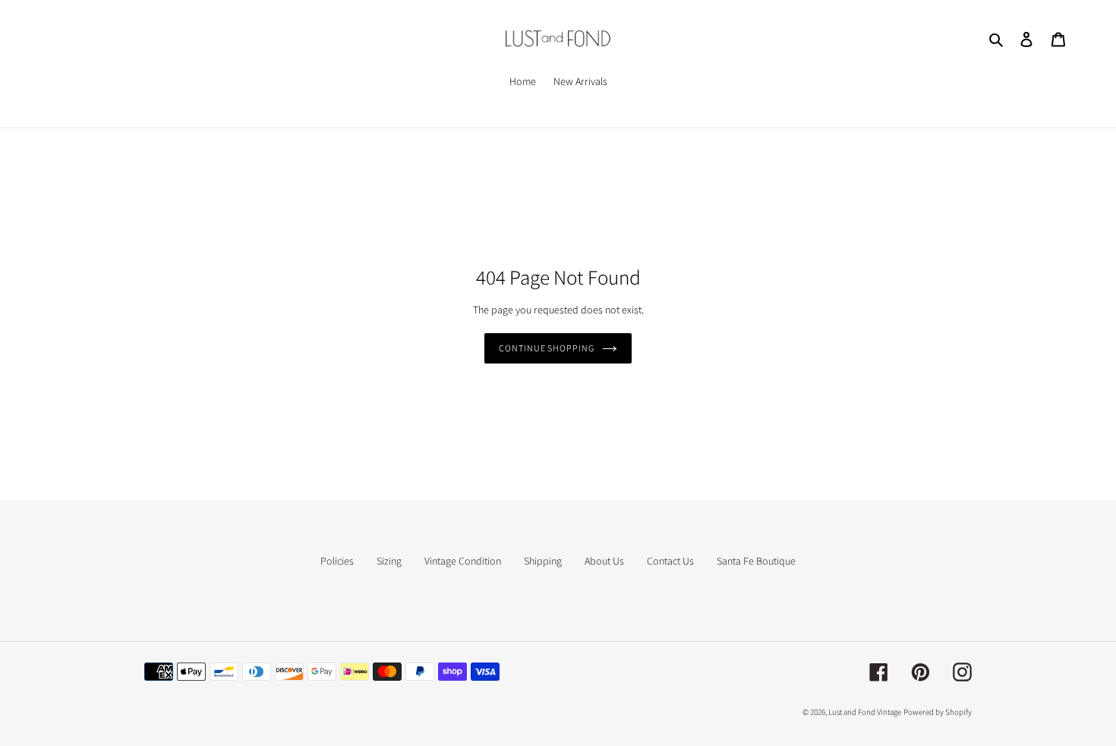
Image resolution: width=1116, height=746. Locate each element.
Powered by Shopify (937, 712)
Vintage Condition (462, 561)
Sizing (389, 561)
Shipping (543, 561)
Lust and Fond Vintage (864, 712)
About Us (604, 561)
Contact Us (670, 561)
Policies (337, 561)
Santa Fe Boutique (756, 561)
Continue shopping (546, 348)
